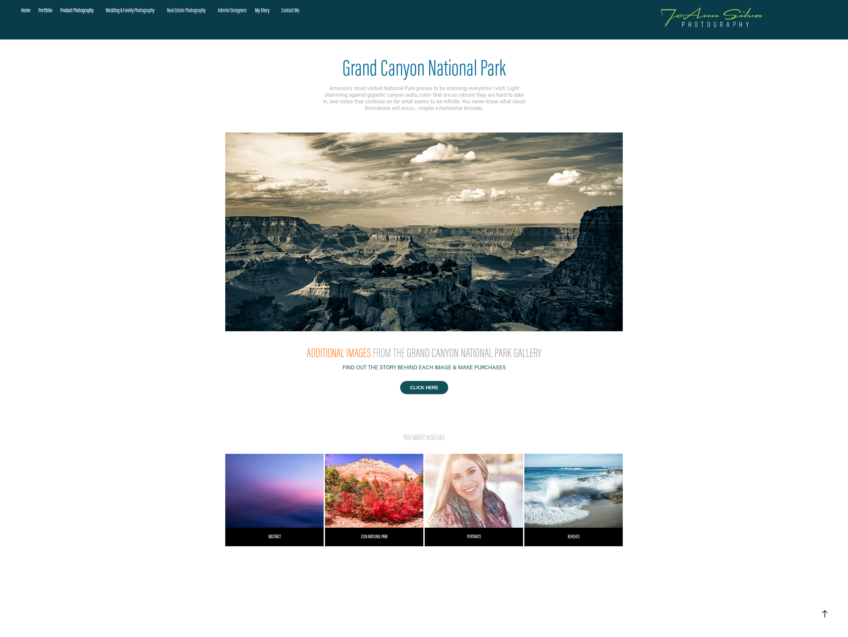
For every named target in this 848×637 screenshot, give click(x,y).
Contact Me (290, 10)
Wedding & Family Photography (130, 10)
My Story (262, 10)
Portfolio (45, 10)
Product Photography (77, 10)
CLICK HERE (424, 387)
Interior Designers (232, 10)
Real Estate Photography (186, 10)
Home (25, 10)
